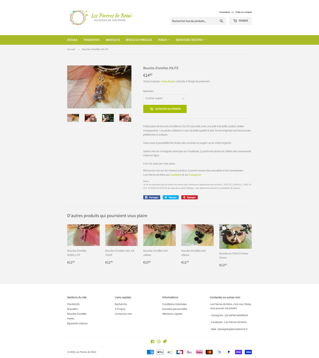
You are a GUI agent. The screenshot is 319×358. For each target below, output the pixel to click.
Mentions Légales (172, 313)
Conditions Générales (174, 304)
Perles (163, 39)
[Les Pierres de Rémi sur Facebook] (153, 342)
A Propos (120, 309)
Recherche (121, 304)
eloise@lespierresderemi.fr (233, 329)
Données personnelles (174, 309)
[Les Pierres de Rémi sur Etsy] (165, 342)
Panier (243, 20)
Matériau (148, 91)
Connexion (224, 12)
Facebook (175, 174)
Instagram (195, 174)
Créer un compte (244, 12)
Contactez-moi (123, 313)
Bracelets (113, 39)
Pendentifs (92, 39)
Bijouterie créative (189, 39)
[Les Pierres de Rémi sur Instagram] (159, 342)
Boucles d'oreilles (139, 39)
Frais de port (168, 81)
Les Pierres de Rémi (85, 352)
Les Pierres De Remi (235, 322)
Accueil (72, 39)
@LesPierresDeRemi (236, 315)
